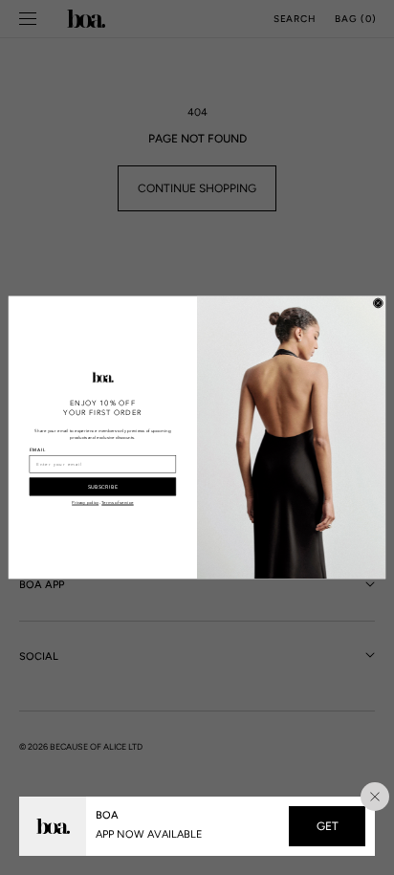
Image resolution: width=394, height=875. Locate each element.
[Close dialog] (378, 303)
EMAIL (38, 450)
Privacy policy (85, 503)
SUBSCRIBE (103, 487)
